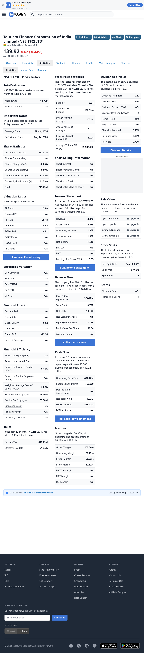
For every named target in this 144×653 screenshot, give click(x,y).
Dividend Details (120, 150)
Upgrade (134, 218)
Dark (24, 631)
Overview (11, 63)
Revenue (42, 70)
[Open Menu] (4, 14)
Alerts (119, 37)
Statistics (45, 63)
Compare (134, 37)
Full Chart (84, 37)
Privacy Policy (116, 586)
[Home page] (17, 14)
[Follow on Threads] (94, 645)
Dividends (61, 63)
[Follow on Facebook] (71, 645)
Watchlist (103, 37)
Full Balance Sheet (74, 342)
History (76, 63)
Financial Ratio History (26, 257)
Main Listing (105, 63)
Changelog (80, 580)
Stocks (8, 569)
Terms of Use (116, 580)
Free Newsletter (47, 575)
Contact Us (115, 575)
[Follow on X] (79, 645)
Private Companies (14, 586)
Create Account (82, 575)
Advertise (79, 592)
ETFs (6, 580)
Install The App (47, 586)
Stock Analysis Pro (49, 569)
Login (77, 569)
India (9, 45)
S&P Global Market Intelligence (37, 492)
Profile (89, 63)
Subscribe (59, 617)
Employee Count (13, 405)
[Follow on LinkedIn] (87, 645)
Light (12, 631)
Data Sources (81, 586)
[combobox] (72, 14)
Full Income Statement (74, 267)
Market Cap (27, 70)
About (112, 569)
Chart (124, 63)
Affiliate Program (118, 592)
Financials (27, 63)
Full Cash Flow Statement (75, 418)
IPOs (7, 575)
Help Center (80, 597)
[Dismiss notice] (2, 5)
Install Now (135, 5)
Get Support (45, 580)
